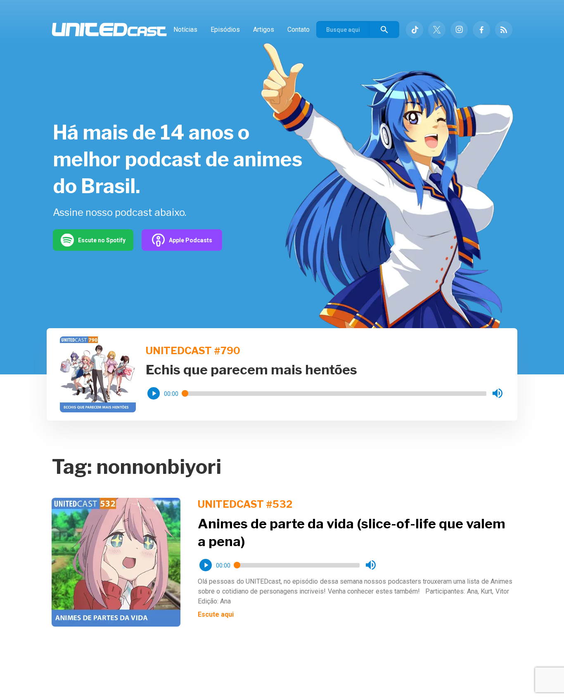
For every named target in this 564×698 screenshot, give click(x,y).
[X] (437, 29)
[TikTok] (414, 29)
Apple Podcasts (190, 240)
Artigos (263, 29)
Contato (298, 29)
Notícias (185, 29)
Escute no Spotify (102, 240)
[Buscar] (384, 29)
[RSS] (503, 29)
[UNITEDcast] (109, 29)
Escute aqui (216, 614)
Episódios (225, 29)
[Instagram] (459, 29)
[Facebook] (481, 29)
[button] (153, 393)
